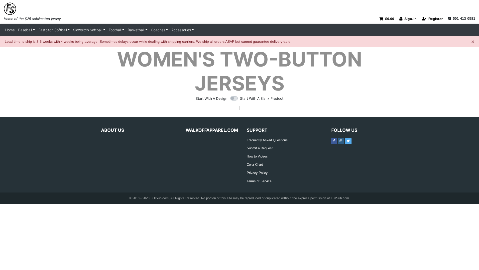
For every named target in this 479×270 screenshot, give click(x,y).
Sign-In (409, 19)
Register (434, 19)
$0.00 (388, 19)
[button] (26, 30)
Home (10, 30)
